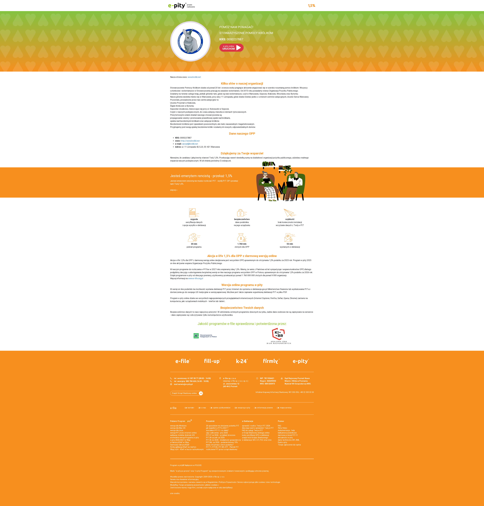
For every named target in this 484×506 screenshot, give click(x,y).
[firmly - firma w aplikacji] (271, 361)
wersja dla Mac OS (177, 428)
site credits (175, 493)
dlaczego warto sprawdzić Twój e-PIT (258, 428)
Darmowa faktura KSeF (179, 445)
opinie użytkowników (221, 408)
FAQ (279, 426)
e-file (173, 408)
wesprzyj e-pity (244, 408)
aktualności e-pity (285, 438)
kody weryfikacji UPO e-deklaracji (255, 435)
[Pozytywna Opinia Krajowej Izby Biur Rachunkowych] (279, 335)
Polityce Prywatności (227, 482)
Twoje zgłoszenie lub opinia (289, 445)
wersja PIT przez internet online (183, 433)
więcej (173, 190)
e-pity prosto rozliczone (181, 5)
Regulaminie (213, 482)
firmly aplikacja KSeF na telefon (183, 447)
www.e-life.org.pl (195, 278)
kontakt (191, 408)
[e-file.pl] (183, 361)
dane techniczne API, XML (288, 440)
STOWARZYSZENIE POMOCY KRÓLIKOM (246, 33)
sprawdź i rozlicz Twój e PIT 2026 (256, 426)
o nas (203, 408)
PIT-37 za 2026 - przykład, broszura (220, 435)
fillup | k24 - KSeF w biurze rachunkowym (187, 449)
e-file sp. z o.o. (219, 477)
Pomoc (281, 421)
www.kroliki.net (194, 77)
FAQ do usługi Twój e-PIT (252, 430)
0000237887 (231, 39)
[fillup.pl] (212, 361)
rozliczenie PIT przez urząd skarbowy (221, 449)
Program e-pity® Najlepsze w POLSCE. (186, 465)
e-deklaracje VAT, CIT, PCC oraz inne (256, 440)
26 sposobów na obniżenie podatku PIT (222, 426)
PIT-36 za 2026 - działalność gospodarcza (223, 440)
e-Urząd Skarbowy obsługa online (255, 433)
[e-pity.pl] (301, 361)
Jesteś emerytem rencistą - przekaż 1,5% (201, 176)
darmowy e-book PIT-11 (288, 435)
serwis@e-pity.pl (185, 384)
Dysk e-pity (282, 442)
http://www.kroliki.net (190, 141)
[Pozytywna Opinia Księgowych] (205, 335)
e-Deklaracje (247, 421)
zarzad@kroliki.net (190, 144)
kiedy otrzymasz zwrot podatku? (219, 445)
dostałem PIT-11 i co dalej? (217, 430)
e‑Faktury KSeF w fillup (179, 442)
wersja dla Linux (176, 430)
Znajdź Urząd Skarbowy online (184, 393)
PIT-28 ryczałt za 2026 (215, 438)
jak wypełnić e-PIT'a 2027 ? (217, 428)
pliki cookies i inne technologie (267, 482)
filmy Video (282, 428)
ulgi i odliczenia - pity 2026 (217, 433)
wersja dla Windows (178, 426)
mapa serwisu (286, 408)
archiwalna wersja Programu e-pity (184, 438)
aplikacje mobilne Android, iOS (182, 435)
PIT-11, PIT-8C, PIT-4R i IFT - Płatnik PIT (222, 447)
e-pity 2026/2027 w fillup (180, 440)
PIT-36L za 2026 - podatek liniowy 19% (222, 442)
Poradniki (210, 421)
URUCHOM (228, 47)
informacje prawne (265, 408)
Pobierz (181, 420)
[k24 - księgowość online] (242, 361)
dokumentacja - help (286, 430)
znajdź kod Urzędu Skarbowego (255, 438)
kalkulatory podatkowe (287, 433)
